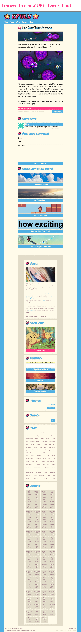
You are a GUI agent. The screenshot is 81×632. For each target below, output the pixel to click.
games (53, 298)
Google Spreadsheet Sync (40, 370)
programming (51, 461)
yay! (53, 478)
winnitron (45, 478)
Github (22, 630)
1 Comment (57, 111)
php (33, 461)
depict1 (42, 439)
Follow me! (51, 408)
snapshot (46, 467)
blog (47, 436)
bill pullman (40, 436)
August (29, 519)
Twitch (18, 630)
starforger (46, 470)
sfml (53, 464)
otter (44, 458)
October (44, 512)
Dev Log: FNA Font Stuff (40, 231)
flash (37, 441)
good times (51, 447)
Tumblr (14, 630)
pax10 (27, 461)
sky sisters (27, 108)
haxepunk (39, 450)
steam (53, 470)
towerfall (41, 475)
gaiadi (45, 444)
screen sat (46, 464)
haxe (33, 450)
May (51, 492)
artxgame (52, 433)
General (41, 111)
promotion (29, 464)
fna (27, 444)
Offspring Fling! (40, 351)
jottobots (44, 453)
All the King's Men (40, 392)
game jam (52, 444)
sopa (53, 467)
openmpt (38, 458)
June (44, 499)
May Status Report (40, 200)
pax (54, 458)
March (37, 506)
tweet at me (31, 310)
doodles (32, 441)
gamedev (28, 447)
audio (32, 436)
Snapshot (52, 296)
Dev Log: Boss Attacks (37, 27)
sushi (45, 473)
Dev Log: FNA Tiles (40, 216)
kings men (52, 453)
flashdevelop (44, 441)
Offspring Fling (29, 298)
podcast (42, 461)
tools (35, 475)
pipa (37, 461)
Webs (18, 22)
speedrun (37, 470)
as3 (27, 436)
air (35, 433)
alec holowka (41, 433)
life (27, 456)
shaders (28, 467)
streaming (38, 473)
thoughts (28, 475)
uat (54, 475)
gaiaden (38, 444)
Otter (43, 300)
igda (50, 450)
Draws (12, 22)
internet (28, 453)
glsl (45, 447)
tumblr (48, 475)
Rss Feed (32, 630)
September (44, 492)
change (53, 436)
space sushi (29, 470)
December (29, 512)
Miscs (31, 22)
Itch (10, 630)
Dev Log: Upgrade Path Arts (40, 247)
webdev (36, 478)
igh (54, 450)
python (38, 464)
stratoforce (29, 473)
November (37, 512)
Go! (53, 420)
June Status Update (40, 185)
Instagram (27, 630)
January (52, 506)
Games (24, 22)
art (47, 433)
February (36, 492)
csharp (36, 439)
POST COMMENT (40, 163)
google (28, 450)
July (29, 492)
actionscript (29, 433)
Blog (6, 22)
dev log (20, 108)
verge (27, 478)
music (32, 456)
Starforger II (40, 381)
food (32, 444)
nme (53, 456)
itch (38, 453)
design (47, 439)
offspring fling (30, 458)
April (29, 499)
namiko (39, 456)
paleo (49, 458)
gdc (41, 447)
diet (27, 441)
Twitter (35, 400)
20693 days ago (51, 405)
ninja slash (46, 456)
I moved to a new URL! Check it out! (37, 6)
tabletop (52, 473)
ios (34, 453)
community (29, 439)
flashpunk (52, 441)
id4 (46, 450)
